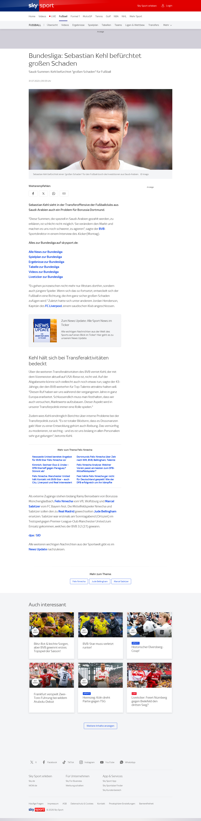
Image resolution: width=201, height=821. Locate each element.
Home (32, 16)
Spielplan (93, 25)
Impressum (53, 803)
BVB (102, 229)
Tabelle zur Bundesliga (44, 267)
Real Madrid (66, 511)
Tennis (99, 16)
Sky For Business (74, 781)
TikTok (71, 762)
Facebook (52, 762)
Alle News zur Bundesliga (45, 252)
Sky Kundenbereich (112, 790)
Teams (118, 25)
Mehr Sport (136, 16)
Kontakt (101, 803)
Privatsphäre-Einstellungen (122, 803)
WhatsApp (130, 762)
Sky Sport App (109, 781)
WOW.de (33, 785)
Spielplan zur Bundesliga (45, 257)
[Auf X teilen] (43, 193)
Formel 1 (75, 16)
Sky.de (32, 781)
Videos (42, 16)
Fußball (63, 16)
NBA (116, 16)
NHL (124, 16)
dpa (31, 535)
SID (38, 535)
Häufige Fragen (36, 803)
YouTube (109, 762)
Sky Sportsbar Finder (113, 785)
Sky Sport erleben (147, 5)
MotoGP (87, 16)
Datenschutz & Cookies (82, 803)
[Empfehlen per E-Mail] (64, 193)
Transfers (153, 25)
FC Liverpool (53, 306)
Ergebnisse (78, 25)
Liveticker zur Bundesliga (46, 277)
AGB (65, 803)
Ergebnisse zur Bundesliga (46, 262)
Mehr (166, 25)
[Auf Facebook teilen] (33, 193)
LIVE (53, 16)
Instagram (90, 762)
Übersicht (52, 25)
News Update (38, 549)
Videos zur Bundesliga (44, 272)
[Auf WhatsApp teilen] (53, 193)
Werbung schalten (75, 785)
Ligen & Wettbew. (135, 25)
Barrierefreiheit (146, 803)
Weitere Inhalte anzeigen (100, 725)
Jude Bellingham (105, 511)
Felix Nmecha (64, 501)
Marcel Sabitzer (121, 581)
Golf (108, 16)
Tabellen (106, 25)
